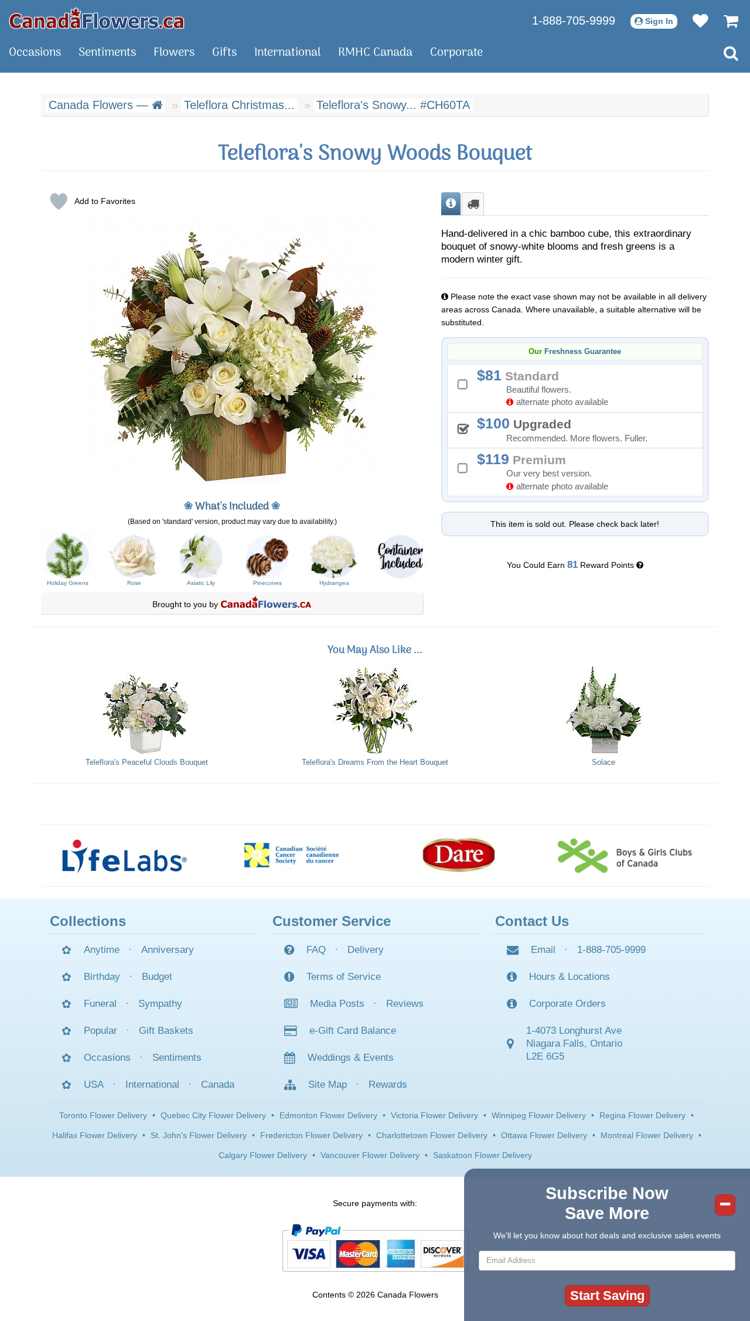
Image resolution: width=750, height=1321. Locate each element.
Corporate (456, 52)
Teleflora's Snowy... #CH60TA (393, 104)
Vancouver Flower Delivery (370, 1155)
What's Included (232, 506)
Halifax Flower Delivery (94, 1135)
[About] (451, 204)
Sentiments (107, 52)
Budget (157, 976)
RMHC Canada (375, 52)
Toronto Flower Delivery (103, 1115)
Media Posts (337, 1003)
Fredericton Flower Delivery (311, 1135)
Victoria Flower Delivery (434, 1115)
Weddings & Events (351, 1057)
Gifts (224, 52)
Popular (100, 1030)
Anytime (102, 949)
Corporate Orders (567, 1003)
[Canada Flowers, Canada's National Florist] (266, 604)
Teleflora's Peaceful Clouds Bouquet (147, 762)
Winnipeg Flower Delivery (539, 1115)
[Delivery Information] (473, 204)
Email (543, 949)
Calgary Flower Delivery (263, 1155)
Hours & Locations (569, 976)
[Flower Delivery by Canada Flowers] (97, 17)
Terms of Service (343, 976)
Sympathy (160, 1003)
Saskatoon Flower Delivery (482, 1155)
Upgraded (566, 429)
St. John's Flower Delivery (199, 1135)
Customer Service (331, 921)
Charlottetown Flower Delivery (432, 1135)
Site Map (327, 1084)
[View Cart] (725, 20)
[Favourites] (694, 20)
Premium (546, 471)
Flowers (174, 52)
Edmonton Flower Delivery (328, 1115)
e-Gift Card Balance (352, 1030)
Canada (217, 1084)
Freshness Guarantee (582, 352)
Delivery (365, 949)
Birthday (102, 976)
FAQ (316, 949)
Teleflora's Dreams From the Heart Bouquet (375, 762)
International (287, 52)
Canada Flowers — (100, 104)
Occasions (35, 52)
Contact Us (532, 921)
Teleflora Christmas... (239, 104)
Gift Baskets (166, 1030)
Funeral (100, 1003)
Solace (603, 762)
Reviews (405, 1003)
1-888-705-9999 (573, 20)
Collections (88, 921)
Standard (546, 387)
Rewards (388, 1084)
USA (94, 1084)
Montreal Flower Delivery (647, 1135)
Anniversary (167, 949)
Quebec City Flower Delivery (213, 1115)
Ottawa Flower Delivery (544, 1135)
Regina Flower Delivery (642, 1115)
